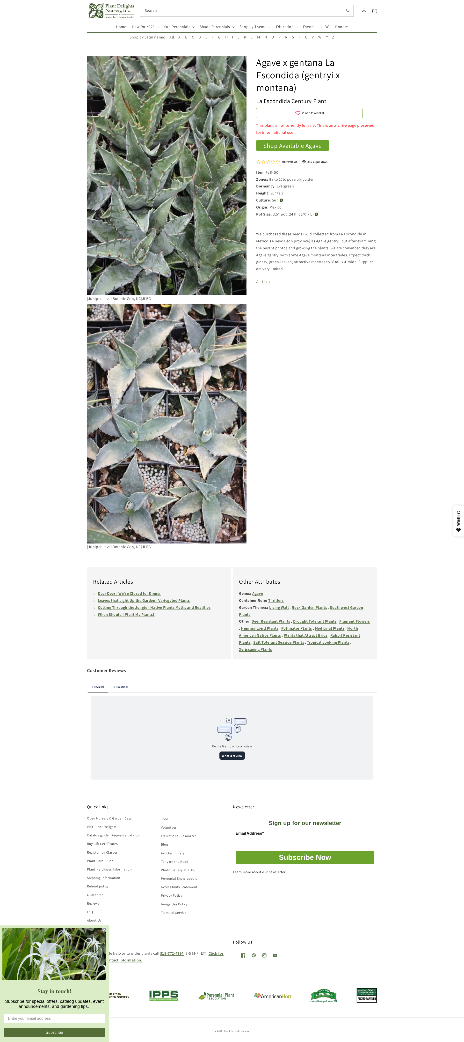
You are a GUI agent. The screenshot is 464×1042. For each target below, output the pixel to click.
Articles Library (173, 853)
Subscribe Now (305, 857)
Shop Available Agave (292, 145)
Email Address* (250, 833)
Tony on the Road (174, 861)
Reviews (93, 903)
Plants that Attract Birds (305, 635)
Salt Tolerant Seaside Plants (278, 642)
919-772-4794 (172, 953)
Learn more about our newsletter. (259, 872)
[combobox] (247, 10)
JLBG (324, 26)
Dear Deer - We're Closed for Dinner (129, 593)
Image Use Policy (174, 904)
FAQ (90, 912)
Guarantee (95, 895)
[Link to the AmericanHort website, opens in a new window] (272, 996)
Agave (257, 593)
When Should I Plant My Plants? (126, 614)
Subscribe (54, 1032)
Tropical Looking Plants (328, 642)
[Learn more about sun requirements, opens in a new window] (281, 200)
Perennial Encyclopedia (179, 878)
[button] (145, 27)
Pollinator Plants (296, 628)
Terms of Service (173, 912)
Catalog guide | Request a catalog (113, 835)
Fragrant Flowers (354, 621)
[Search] (348, 10)
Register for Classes (102, 852)
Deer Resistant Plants (271, 621)
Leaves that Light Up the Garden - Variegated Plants (144, 600)
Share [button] (266, 281)
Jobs (164, 819)
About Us (94, 920)
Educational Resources (179, 836)
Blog (164, 844)
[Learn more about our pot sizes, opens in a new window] (316, 214)
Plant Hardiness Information (109, 869)
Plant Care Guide (100, 861)
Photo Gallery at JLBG (178, 870)
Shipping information (103, 878)
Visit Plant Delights (102, 827)
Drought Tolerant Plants (315, 621)
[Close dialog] (104, 929)
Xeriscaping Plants (255, 649)
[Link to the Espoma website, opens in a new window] (324, 1001)
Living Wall (279, 607)
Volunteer (168, 827)
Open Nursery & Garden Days (109, 818)
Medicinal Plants (330, 628)
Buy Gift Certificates (102, 843)
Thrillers (276, 600)
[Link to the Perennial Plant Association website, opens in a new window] (216, 998)
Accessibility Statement (179, 887)
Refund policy (98, 886)
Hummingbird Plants (259, 628)
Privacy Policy (171, 895)
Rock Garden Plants (309, 607)
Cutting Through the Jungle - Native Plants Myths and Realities (154, 607)
